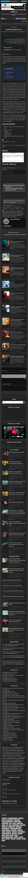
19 (10, 864)
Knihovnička (22, 825)
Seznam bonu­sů (9, 72)
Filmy (10, 823)
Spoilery (16, 835)
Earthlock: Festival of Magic (13, 725)
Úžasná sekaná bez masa (13, 715)
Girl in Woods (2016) (12, 709)
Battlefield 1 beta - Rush (12, 737)
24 (3, 866)
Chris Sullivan (12, 210)
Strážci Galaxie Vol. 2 (14, 29)
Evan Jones (13, 212)
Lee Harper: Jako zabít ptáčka (13, 722)
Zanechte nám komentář (20, 31)
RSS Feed (4, 784)
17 (3, 864)
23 (24, 864)
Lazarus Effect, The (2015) (13, 720)
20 (14, 864)
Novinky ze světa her (6, 830)
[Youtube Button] (22, 18)
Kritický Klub (4, 826)
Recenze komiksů (21, 832)
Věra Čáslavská (10, 719)
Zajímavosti (7, 838)
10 (3, 861)
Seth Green (10, 215)
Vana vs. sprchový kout (12, 735)
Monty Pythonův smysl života (16, 502)
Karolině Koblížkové (11, 145)
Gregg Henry (19, 212)
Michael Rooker (5, 213)
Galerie (14, 823)
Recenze (3, 832)
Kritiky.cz (14, 12)
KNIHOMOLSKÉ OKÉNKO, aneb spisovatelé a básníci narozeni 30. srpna (16, 570)
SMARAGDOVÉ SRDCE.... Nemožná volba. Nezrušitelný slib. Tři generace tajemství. (17, 560)
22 (20, 864)
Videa (3, 838)
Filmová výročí (17, 820)
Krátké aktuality (11, 826)
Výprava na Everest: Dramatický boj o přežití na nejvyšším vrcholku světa (18, 307)
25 (6, 866)
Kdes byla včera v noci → (14, 232)
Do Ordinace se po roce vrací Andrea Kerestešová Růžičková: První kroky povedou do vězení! (13, 768)
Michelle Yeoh (13, 213)
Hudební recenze (16, 825)
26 (10, 866)
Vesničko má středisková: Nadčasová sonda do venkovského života (17, 523)
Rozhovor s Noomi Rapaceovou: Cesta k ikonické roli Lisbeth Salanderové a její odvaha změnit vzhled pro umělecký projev (13, 662)
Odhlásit (8, 779)
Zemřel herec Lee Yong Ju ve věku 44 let (12, 585)
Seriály (3, 835)
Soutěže (7, 835)
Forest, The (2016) (12, 703)
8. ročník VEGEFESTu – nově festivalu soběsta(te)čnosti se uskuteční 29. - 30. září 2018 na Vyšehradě (13, 763)
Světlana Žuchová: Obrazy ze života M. (16, 707)
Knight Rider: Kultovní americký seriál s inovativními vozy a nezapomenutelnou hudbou (17, 268)
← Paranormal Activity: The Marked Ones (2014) (14, 234)
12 (10, 861)
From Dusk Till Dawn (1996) (13, 728)
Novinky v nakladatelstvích (15, 828)
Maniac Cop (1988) (11, 732)
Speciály (11, 835)
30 (24, 866)
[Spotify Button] (24, 18)
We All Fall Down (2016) (13, 755)
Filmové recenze (14, 27)
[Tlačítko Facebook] (18, 18)
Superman (12, 282)
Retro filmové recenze (18, 314)
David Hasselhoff (19, 210)
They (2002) (10, 738)
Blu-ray (10, 141)
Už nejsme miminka (12, 692)
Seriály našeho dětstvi (18, 277)
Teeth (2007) (10, 740)
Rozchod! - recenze (12, 678)
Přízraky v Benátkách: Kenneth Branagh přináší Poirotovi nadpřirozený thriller (17, 357)
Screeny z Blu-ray (9, 77)
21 (17, 864)
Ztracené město (11, 673)
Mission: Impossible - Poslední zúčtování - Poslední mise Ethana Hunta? (17, 256)
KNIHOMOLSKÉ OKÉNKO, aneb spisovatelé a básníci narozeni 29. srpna (16, 630)
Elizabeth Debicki (6, 212)
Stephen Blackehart (17, 215)
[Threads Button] (19, 18)
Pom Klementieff (20, 213)
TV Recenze (21, 837)
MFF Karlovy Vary (5, 828)
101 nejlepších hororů (12, 818)
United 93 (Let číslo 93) (13, 672)
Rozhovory (20, 833)
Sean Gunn (4, 215)
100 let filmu (4, 818)
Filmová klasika (10, 820)
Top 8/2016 (9, 723)
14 (17, 861)
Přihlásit (4, 779)
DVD (16, 141)
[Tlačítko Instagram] (21, 18)
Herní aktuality (20, 823)
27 (14, 866)
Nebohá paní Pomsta (12, 681)
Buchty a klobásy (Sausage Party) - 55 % (16, 695)
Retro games (14, 833)
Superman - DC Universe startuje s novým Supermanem (17, 294)
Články (3, 840)
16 (24, 861)
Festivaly (3, 820)
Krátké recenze (19, 826)
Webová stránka (8, 226)
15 (20, 861)
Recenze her (8, 832)
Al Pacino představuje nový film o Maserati (12, 590)
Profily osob (13, 830)
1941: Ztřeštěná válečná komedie (17, 452)
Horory (3, 825)
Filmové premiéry (17, 821)
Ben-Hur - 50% (11, 691)
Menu (4, 18)
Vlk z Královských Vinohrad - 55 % (15, 713)
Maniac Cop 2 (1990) (11, 734)
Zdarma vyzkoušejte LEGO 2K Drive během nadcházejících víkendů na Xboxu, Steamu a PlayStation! (13, 749)
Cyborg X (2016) (17, 753)
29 (20, 866)
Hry (7, 825)
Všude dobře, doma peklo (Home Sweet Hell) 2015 (13, 648)
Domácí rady (20, 818)
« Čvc (3, 871)
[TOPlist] (4, 846)
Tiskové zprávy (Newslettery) (7, 837)
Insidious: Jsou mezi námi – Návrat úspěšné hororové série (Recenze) (16, 544)
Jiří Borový (5, 31)
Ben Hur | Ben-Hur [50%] (13, 694)
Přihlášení (23, 370)
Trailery (16, 837)
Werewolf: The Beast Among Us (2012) (11, 580)
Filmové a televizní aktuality (7, 821)
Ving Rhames (14, 216)
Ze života (23, 838)
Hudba (10, 825)
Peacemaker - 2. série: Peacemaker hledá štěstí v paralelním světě (17, 242)
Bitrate (7, 74)
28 (17, 866)
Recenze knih (14, 832)
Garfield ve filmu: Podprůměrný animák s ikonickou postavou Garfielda (17, 320)
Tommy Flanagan (6, 216)
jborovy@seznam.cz (12, 803)
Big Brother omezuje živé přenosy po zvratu (13, 596)
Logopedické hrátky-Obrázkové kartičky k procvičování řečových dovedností (17, 613)
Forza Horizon (10, 726)
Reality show (19, 830)
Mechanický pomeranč (12, 679)
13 (13, 861)
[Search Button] (25, 18)
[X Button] (16, 18)
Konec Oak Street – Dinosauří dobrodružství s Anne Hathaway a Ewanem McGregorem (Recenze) (17, 512)
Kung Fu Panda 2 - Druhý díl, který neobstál (17, 344)
